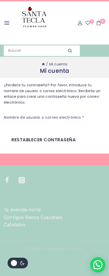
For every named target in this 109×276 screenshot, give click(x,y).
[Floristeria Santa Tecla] (34, 23)
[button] (97, 264)
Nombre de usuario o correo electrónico (45, 116)
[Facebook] (10, 180)
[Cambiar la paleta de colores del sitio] (18, 263)
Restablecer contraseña (43, 140)
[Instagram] (25, 180)
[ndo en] (43, 64)
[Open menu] (7, 23)
